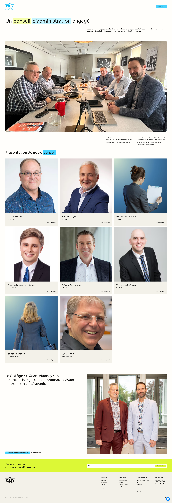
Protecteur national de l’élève (143, 480)
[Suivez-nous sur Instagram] (155, 483)
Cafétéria (121, 488)
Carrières (103, 484)
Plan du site (139, 491)
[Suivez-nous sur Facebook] (160, 483)
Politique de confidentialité (142, 488)
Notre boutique (140, 482)
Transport (121, 486)
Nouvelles (121, 482)
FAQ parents (103, 488)
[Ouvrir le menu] (168, 6)
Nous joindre (104, 482)
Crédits (165, 497)
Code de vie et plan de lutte (142, 489)
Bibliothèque (139, 484)
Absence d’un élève (123, 480)
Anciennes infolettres (123, 484)
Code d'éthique (140, 486)
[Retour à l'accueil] (10, 480)
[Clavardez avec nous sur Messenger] (168, 499)
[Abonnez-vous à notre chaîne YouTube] (163, 483)
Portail (102, 486)
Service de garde (122, 489)
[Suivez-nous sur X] (158, 483)
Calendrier (103, 480)
